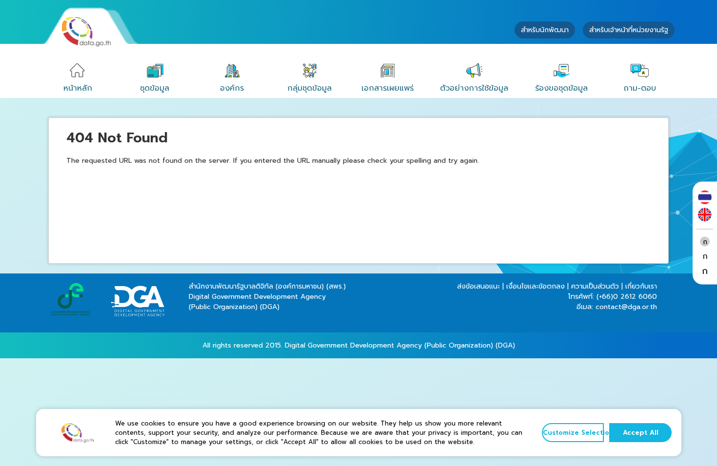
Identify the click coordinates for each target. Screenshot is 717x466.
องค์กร (232, 88)
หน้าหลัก (77, 88)
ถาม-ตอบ (639, 88)
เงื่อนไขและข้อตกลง (535, 286)
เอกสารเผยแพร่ (387, 88)
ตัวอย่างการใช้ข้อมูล (474, 88)
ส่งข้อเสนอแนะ (478, 286)
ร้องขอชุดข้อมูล (561, 88)
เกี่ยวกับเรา (641, 286)
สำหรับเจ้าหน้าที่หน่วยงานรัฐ (628, 30)
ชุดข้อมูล (154, 88)
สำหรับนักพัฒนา (545, 30)
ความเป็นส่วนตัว (595, 286)
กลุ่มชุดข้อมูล (309, 88)
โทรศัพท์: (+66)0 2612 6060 (612, 296)
